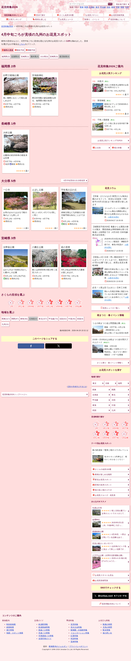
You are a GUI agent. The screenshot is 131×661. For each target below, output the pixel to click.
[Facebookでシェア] (31, 346)
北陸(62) (63, 319)
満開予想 (31, 50)
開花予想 (20, 50)
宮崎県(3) (54, 57)
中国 (118, 7)
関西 (86, 7)
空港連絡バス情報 (46, 636)
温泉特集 (74, 641)
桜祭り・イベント (92, 19)
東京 (94, 383)
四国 (122, 7)
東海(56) (24, 319)
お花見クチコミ (92, 15)
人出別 (98, 148)
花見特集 (74, 624)
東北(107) (43, 319)
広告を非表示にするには (77, 386)
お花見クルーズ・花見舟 (105, 495)
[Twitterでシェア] (58, 346)
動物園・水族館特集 (79, 630)
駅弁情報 (106, 630)
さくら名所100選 (66, 15)
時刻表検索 (11, 624)
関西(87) (15, 319)
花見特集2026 (9, 7)
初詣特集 (74, 639)
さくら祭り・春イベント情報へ (110, 363)
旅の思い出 (107, 633)
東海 (113, 7)
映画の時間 (107, 624)
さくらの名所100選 (103, 469)
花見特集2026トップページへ (14, 394)
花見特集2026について (111, 604)
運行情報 (10, 630)
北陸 (108, 7)
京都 (107, 383)
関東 (82, 7)
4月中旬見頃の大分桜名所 (74, 180)
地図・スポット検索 (14, 633)
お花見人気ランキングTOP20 (110, 141)
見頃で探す (40, 15)
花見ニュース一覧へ (111, 308)
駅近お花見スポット (103, 480)
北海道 (92, 7)
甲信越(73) (53, 319)
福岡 (120, 383)
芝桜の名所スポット (103, 485)
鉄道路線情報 (44, 627)
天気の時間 (107, 627)
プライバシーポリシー (78, 646)
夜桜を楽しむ (40, 19)
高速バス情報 (44, 633)
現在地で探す (121, 4)
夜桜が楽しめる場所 (103, 474)
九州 (127, 7)
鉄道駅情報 (43, 624)
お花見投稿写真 (117, 15)
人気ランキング (15, 19)
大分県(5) (44, 57)
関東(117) (6, 319)
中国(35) (72, 319)
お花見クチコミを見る (104, 575)
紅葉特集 (74, 636)
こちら (22, 44)
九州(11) (5, 324)
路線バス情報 (44, 630)
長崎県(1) (25, 57)
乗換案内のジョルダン (58, 646)
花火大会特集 (76, 627)
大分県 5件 (8, 181)
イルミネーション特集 (80, 633)
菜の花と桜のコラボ (103, 490)
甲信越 (103, 7)
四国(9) (80, 319)
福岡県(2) (6, 57)
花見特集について (117, 19)
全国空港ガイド (45, 639)
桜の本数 (118, 148)
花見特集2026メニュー (13, 15)
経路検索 (10, 627)
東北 (97, 7)
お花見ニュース (66, 19)
